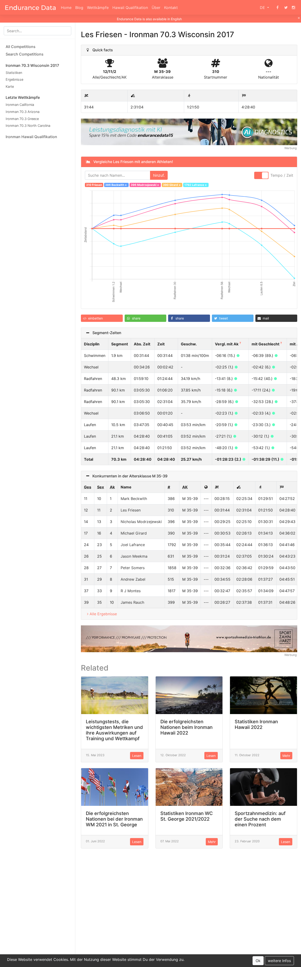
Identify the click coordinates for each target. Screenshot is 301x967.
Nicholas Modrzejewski (141, 521)
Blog (79, 7)
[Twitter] (286, 7)
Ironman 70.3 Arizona (23, 112)
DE (263, 7)
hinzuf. (159, 175)
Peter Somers (133, 567)
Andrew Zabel (133, 579)
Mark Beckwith (134, 498)
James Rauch (132, 602)
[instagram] (293, 7)
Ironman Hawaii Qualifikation (31, 136)
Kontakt (171, 7)
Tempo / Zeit (281, 175)
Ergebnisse (14, 80)
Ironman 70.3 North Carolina (28, 126)
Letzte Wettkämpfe (23, 97)
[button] (102, 318)
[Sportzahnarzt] (189, 638)
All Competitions (21, 46)
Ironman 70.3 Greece (22, 119)
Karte (10, 86)
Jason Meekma (134, 556)
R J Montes (131, 590)
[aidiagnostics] (189, 131)
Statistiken (14, 73)
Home (66, 7)
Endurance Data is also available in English (149, 19)
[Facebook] (277, 7)
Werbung (290, 148)
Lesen (136, 756)
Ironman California (20, 105)
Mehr (286, 756)
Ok (258, 960)
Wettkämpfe (98, 7)
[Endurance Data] (30, 7)
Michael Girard (134, 533)
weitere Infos (279, 960)
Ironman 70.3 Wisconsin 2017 (32, 65)
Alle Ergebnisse (103, 613)
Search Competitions (25, 54)
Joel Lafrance (133, 544)
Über (156, 7)
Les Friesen (131, 510)
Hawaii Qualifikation (130, 7)
